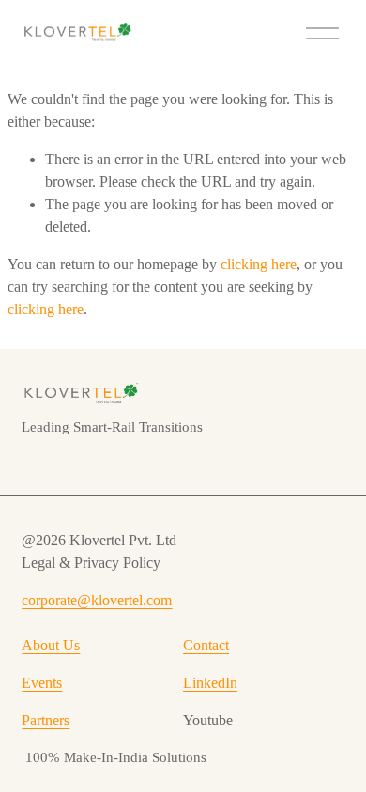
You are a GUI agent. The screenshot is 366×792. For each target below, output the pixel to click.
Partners (45, 720)
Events (42, 683)
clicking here (259, 264)
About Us (51, 645)
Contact (206, 645)
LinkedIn (210, 683)
